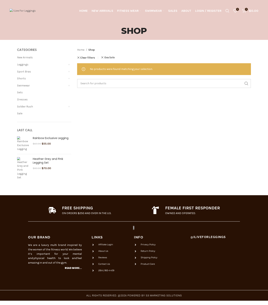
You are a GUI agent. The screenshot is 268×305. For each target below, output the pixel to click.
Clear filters (87, 57)
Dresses (22, 99)
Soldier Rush (25, 106)
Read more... (73, 268)
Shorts (21, 78)
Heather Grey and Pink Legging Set (48, 161)
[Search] (227, 11)
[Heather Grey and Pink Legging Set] (23, 168)
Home (81, 49)
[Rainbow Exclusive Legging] (23, 143)
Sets (20, 92)
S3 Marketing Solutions (164, 295)
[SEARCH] (246, 83)
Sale (19, 113)
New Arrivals (25, 57)
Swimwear (23, 85)
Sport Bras (24, 71)
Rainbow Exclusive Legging (50, 138)
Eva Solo (109, 57)
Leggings (22, 64)
